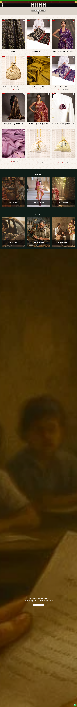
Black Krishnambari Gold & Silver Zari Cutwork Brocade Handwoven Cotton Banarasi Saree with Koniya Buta (38, 51)
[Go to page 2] (45, 166)
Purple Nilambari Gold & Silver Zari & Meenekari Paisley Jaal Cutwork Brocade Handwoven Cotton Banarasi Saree (63, 87)
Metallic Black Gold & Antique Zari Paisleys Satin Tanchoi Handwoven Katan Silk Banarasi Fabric (13, 124)
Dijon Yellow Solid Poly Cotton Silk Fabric (38, 86)
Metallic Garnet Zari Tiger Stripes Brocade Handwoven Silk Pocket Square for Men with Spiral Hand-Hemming (63, 124)
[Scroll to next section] (38, 13)
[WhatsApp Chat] (75, 705)
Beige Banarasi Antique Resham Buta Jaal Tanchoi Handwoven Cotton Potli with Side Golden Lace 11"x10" (13, 87)
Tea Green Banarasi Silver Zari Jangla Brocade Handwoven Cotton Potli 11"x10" (63, 160)
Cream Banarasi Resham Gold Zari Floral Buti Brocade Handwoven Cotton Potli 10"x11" (38, 160)
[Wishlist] (72, 5)
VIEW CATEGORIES (38, 605)
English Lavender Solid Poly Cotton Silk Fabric (14, 159)
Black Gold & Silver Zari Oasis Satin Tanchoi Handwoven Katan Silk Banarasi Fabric (13, 51)
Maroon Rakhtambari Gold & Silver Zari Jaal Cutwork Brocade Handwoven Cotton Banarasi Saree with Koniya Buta (38, 124)
